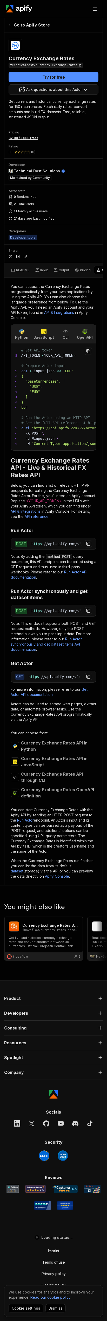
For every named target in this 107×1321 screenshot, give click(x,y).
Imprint (53, 1251)
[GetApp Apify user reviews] (12, 1189)
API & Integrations (59, 312)
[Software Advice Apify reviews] (35, 1189)
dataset (17, 871)
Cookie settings (26, 1308)
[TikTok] (90, 1123)
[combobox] (53, 89)
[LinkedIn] (17, 1123)
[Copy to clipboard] (88, 351)
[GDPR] (44, 1155)
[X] (32, 1123)
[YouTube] (61, 1123)
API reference (37, 516)
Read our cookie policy (50, 1297)
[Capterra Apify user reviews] (65, 1189)
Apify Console (57, 876)
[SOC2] (63, 1155)
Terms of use (53, 1262)
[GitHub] (46, 1123)
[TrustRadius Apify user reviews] (42, 1205)
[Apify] (19, 8)
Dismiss (56, 1308)
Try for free (53, 77)
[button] (53, 998)
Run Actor (25, 820)
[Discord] (75, 1123)
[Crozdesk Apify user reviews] (65, 1205)
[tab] (20, 270)
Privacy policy (54, 1273)
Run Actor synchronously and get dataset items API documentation (46, 644)
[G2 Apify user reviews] (92, 1189)
